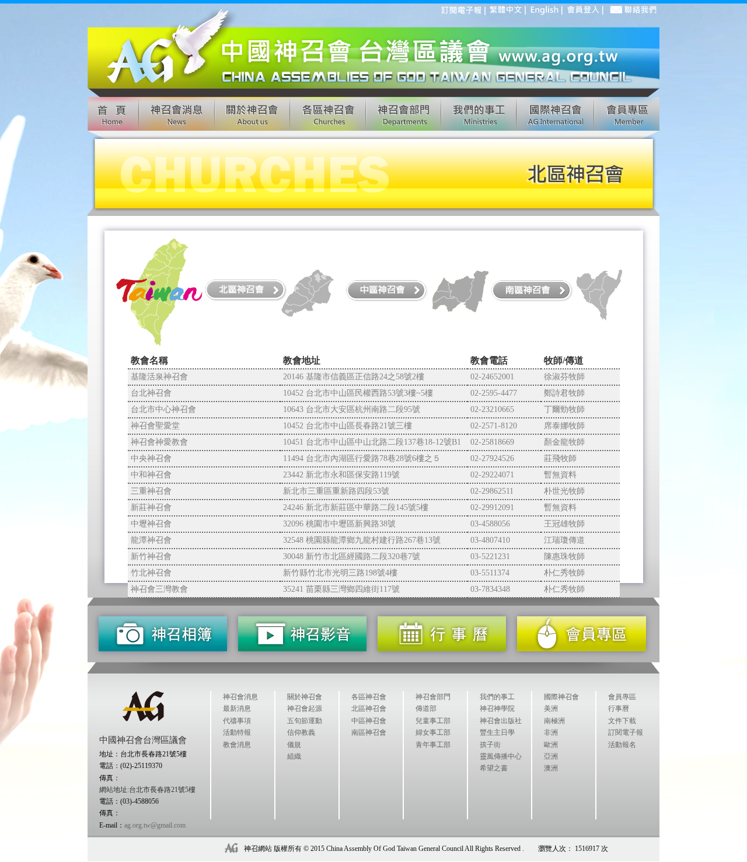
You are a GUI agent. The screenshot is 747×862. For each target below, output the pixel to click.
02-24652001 (492, 376)
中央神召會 (151, 458)
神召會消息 (240, 697)
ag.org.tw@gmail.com (155, 825)
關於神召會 (304, 697)
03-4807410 (490, 540)
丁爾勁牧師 (564, 409)
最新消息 (237, 708)
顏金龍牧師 (564, 442)
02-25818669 (492, 442)
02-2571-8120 (493, 425)
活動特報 (237, 732)
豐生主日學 (497, 732)
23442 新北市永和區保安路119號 (341, 474)
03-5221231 (490, 556)
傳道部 (426, 708)
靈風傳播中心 (501, 756)
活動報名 (622, 745)
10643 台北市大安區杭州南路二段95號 (351, 409)
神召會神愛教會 (159, 442)
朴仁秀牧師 (564, 572)
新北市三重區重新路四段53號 (336, 491)
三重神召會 (151, 491)
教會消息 (237, 745)
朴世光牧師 (564, 491)
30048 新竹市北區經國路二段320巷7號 (351, 556)
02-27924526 (492, 458)
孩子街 (490, 745)
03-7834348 (490, 589)
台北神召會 (151, 393)
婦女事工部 (433, 732)
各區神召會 (368, 697)
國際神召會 (561, 697)
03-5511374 (489, 572)
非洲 (551, 732)
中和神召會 (151, 474)
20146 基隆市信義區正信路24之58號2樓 (353, 376)
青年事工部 (433, 745)
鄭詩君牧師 (564, 393)
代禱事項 (237, 721)
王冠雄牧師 (564, 523)
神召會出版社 (501, 721)
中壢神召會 (151, 523)
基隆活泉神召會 (159, 376)
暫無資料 (560, 474)
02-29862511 (492, 491)
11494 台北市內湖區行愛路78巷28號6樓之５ (362, 458)
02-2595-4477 (493, 393)
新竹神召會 (151, 556)
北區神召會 (368, 708)
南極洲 (554, 721)
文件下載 (622, 721)
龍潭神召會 (151, 540)
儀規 (294, 745)
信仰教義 (301, 732)
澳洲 (551, 768)
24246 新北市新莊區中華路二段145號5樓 (355, 507)
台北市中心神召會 (163, 409)
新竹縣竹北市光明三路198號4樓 (340, 572)
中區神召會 (368, 721)
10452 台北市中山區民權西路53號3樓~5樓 (358, 393)
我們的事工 (497, 697)
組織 (294, 756)
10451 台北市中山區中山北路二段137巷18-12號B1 (372, 442)
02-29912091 (492, 507)
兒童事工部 (433, 721)
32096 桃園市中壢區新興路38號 (339, 523)
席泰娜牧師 (564, 425)
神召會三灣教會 (159, 589)
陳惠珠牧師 (564, 556)
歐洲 (551, 745)
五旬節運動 (304, 721)
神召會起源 (304, 708)
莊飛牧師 (560, 458)
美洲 (551, 708)
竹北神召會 (151, 572)
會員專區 (622, 697)
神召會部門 (433, 697)
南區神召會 (368, 732)
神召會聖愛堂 (155, 425)
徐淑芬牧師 (564, 376)
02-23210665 (492, 409)
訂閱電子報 (625, 732)
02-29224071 (492, 474)
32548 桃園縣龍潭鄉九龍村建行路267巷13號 (362, 540)
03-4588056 (490, 523)
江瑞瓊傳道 (564, 540)
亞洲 (551, 756)
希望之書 (494, 768)
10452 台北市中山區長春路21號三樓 (347, 425)
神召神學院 (497, 708)
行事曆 (618, 708)
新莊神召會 (151, 507)
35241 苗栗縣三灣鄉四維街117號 (341, 589)
